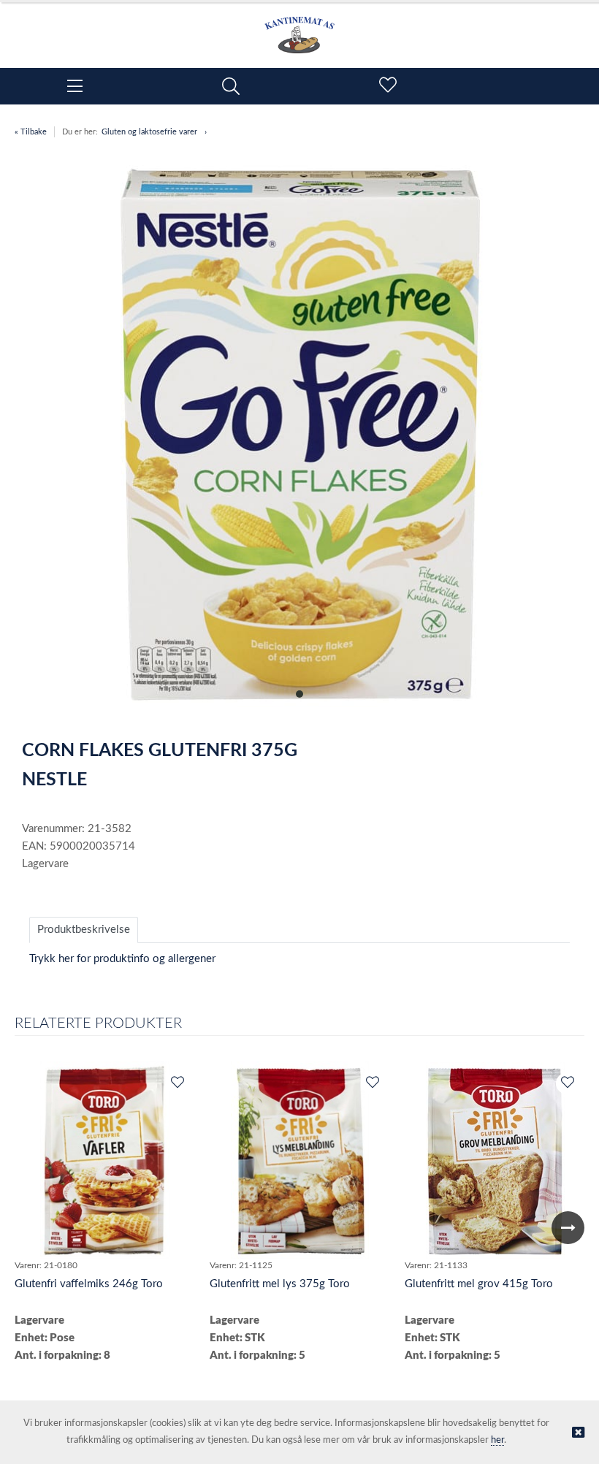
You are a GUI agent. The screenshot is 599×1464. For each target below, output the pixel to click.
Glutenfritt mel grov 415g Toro (479, 1283)
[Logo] (299, 27)
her (497, 1440)
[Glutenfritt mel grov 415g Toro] (495, 1160)
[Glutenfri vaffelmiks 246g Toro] (104, 1160)
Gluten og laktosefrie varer (149, 132)
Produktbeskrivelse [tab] (83, 929)
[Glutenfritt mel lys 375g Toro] (300, 1160)
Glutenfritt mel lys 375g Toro (280, 1283)
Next (568, 1227)
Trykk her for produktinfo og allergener (122, 958)
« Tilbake (31, 132)
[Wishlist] (176, 1083)
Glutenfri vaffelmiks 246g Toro (89, 1283)
